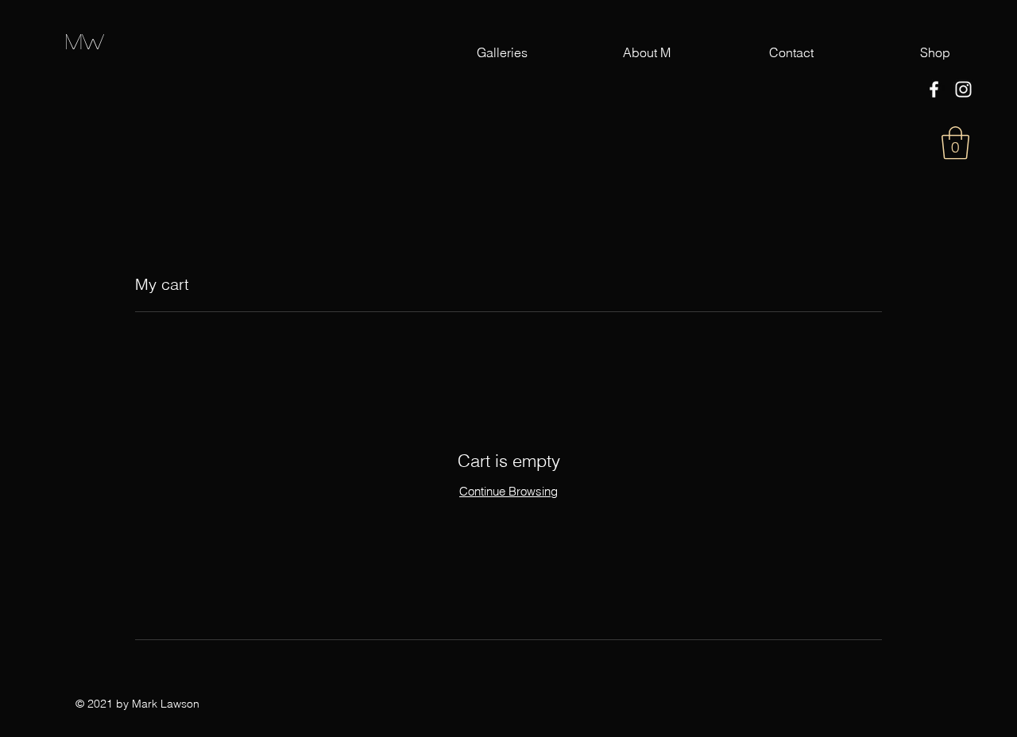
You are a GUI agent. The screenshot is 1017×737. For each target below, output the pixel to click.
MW (84, 40)
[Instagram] (963, 89)
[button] (955, 143)
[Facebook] (934, 89)
